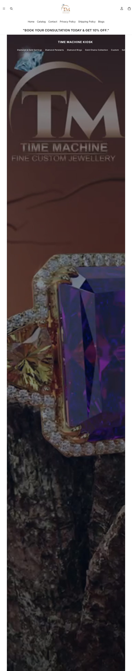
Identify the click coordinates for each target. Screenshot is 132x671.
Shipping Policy (87, 21)
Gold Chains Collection (96, 50)
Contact (52, 21)
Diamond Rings (74, 50)
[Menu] (4, 9)
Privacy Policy (68, 21)
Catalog (41, 21)
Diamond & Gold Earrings (29, 50)
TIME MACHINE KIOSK (75, 42)
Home (31, 21)
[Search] (11, 8)
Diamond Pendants (54, 50)
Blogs (101, 21)
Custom (115, 50)
